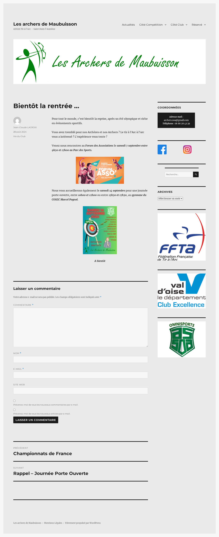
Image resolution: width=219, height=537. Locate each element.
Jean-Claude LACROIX (25, 127)
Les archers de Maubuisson (45, 24)
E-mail (18, 369)
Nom (17, 353)
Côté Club (177, 24)
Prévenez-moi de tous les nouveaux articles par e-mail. (41, 413)
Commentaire (23, 305)
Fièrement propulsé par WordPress (83, 523)
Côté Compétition (151, 24)
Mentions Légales (53, 523)
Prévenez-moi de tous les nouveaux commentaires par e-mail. (45, 404)
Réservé (197, 24)
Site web (19, 384)
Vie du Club (19, 136)
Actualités (128, 24)
